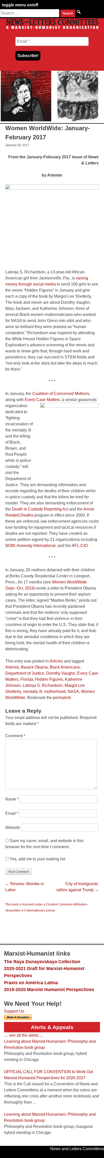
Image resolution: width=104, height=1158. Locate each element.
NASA (73, 691)
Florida (26, 679)
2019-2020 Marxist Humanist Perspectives (49, 989)
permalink (62, 697)
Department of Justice (24, 673)
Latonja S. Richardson (43, 685)
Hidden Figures (49, 679)
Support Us (14, 1011)
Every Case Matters (42, 399)
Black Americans (65, 667)
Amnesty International (36, 545)
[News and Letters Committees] (52, 29)
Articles (56, 661)
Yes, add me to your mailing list (37, 859)
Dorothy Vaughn (60, 673)
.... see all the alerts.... (23, 1035)
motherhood (55, 691)
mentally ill (32, 691)
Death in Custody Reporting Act (40, 509)
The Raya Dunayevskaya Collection (42, 961)
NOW (10, 545)
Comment (15, 736)
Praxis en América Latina (31, 982)
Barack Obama (34, 667)
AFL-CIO (80, 545)
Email (11, 813)
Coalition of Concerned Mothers (60, 393)
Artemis (12, 667)
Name (12, 799)
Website (12, 827)
